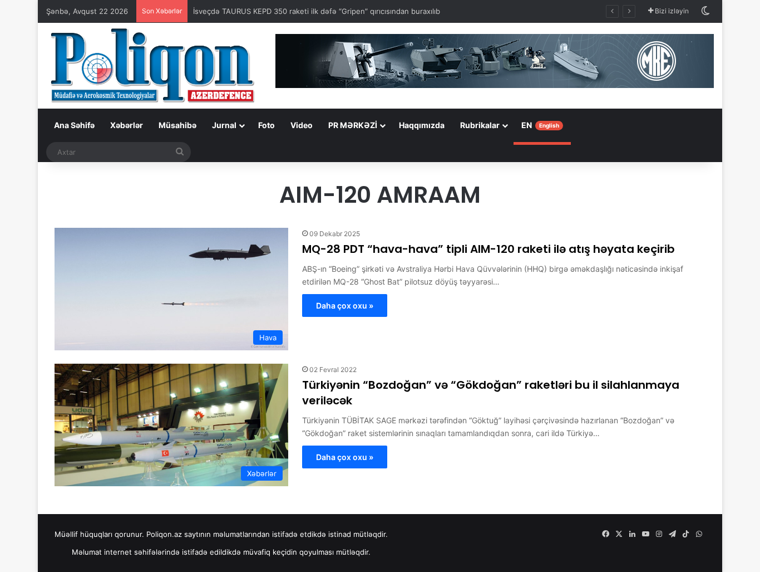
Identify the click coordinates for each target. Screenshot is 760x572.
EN (540, 125)
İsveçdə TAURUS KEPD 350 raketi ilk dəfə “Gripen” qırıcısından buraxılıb (316, 11)
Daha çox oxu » (344, 305)
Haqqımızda (422, 125)
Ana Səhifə (74, 125)
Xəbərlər (126, 125)
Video (301, 125)
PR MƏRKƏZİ (352, 125)
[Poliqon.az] (152, 64)
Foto (266, 125)
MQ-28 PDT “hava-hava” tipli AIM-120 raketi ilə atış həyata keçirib (488, 249)
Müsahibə (177, 125)
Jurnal (224, 125)
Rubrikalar (480, 125)
